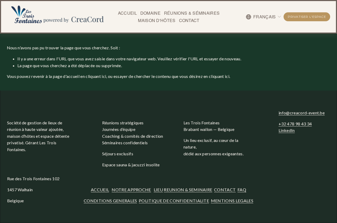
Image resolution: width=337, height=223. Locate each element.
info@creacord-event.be (302, 112)
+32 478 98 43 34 (295, 123)
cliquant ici (96, 76)
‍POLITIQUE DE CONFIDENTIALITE (174, 200)
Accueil (127, 13)
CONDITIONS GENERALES (110, 200)
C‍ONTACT (225, 189)
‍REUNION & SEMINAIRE (188, 189)
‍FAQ (241, 189)
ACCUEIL (100, 189)
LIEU (158, 189)
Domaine (150, 13)
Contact (189, 20)
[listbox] (263, 16)
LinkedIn (287, 130)
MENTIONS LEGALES (232, 200)
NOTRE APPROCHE (131, 189)
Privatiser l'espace (307, 17)
